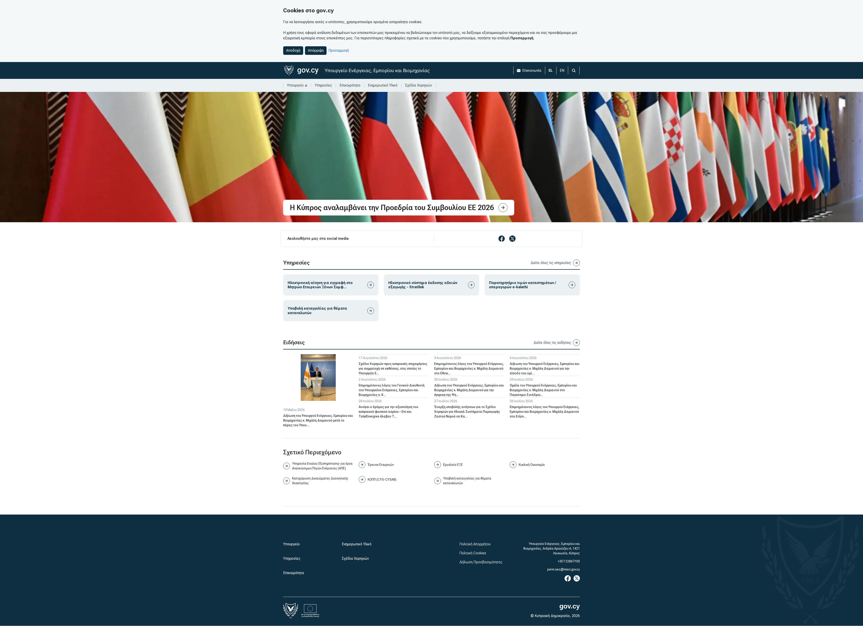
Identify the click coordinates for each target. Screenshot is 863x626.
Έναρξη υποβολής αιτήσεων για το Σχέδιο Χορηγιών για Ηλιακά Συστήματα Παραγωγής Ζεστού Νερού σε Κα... (467, 411)
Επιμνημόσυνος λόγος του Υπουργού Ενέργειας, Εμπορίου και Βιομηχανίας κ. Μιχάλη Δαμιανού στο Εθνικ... (469, 368)
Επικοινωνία (531, 70)
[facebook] (501, 238)
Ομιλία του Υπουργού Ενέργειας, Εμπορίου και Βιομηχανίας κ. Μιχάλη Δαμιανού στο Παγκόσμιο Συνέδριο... (543, 390)
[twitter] (512, 238)
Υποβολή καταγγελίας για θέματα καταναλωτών (467, 481)
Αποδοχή (293, 50)
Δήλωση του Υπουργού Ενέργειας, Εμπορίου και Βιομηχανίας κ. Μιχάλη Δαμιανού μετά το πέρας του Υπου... (318, 420)
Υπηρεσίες (323, 85)
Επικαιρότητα (350, 85)
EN (562, 70)
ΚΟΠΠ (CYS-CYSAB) (382, 479)
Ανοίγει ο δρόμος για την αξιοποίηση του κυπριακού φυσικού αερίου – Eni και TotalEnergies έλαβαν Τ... (388, 411)
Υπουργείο (295, 85)
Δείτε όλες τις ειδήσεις (552, 342)
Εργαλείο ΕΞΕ (453, 464)
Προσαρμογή (338, 50)
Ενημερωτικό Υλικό (383, 85)
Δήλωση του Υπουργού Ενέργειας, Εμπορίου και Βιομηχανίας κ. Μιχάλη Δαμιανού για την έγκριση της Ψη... (469, 390)
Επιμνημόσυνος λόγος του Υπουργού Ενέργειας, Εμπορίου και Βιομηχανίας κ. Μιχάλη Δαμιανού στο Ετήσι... (544, 411)
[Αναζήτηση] (574, 70)
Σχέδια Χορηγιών (418, 85)
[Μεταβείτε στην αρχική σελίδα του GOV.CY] (301, 70)
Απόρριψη (316, 50)
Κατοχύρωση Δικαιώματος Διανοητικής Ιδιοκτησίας (320, 481)
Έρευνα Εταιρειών (381, 464)
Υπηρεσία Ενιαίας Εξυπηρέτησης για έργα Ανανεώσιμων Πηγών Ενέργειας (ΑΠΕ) (322, 466)
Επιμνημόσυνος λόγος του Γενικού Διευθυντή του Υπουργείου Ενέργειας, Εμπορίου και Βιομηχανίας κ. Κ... (392, 390)
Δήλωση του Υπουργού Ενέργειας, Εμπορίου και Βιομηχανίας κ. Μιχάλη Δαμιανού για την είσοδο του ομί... (544, 368)
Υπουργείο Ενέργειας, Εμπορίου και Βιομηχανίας (377, 70)
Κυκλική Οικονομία (532, 464)
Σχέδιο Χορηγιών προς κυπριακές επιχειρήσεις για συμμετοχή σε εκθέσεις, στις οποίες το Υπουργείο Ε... (393, 368)
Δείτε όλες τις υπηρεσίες (551, 263)
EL (551, 70)
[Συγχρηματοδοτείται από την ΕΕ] (310, 611)
